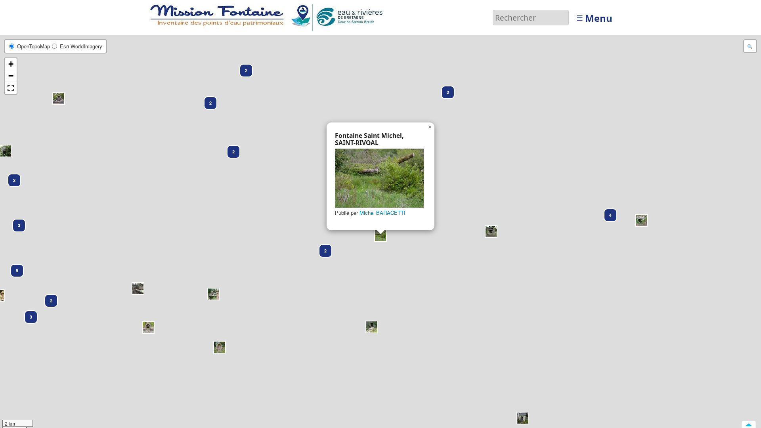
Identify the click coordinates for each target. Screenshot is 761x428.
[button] (13, 267)
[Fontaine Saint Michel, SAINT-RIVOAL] (379, 178)
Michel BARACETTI (382, 212)
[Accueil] (268, 16)
